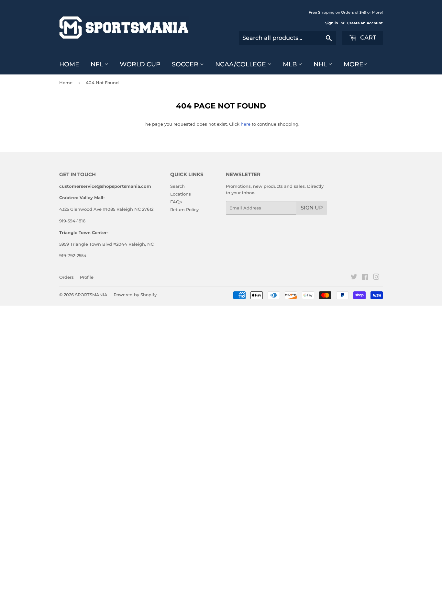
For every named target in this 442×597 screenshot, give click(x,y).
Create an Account (365, 23)
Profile (87, 277)
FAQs (176, 201)
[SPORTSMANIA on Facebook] (365, 277)
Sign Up (312, 208)
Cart (367, 37)
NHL (321, 64)
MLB (290, 64)
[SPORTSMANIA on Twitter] (354, 277)
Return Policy (184, 209)
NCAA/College (241, 64)
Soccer (186, 64)
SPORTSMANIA (91, 294)
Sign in (331, 23)
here (245, 124)
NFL (98, 64)
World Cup (140, 64)
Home (69, 64)
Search (177, 186)
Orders (66, 277)
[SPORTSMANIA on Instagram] (376, 277)
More (353, 64)
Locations (180, 194)
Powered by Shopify (135, 294)
